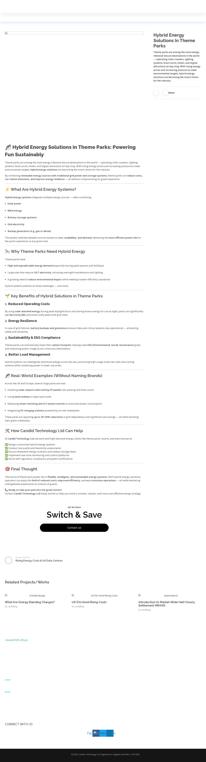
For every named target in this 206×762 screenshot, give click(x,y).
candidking (12, 606)
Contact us (74, 527)
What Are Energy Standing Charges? (30, 602)
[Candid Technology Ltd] (11, 3)
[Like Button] (155, 92)
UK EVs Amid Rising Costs (89, 602)
